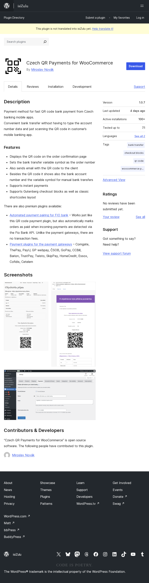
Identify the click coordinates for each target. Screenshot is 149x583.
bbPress (12, 530)
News (8, 490)
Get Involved (122, 483)
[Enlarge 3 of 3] (90, 375)
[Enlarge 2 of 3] (90, 287)
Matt (9, 523)
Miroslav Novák (42, 69)
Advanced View (114, 180)
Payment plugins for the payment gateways (41, 244)
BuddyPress (14, 537)
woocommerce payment (133, 168)
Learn (80, 483)
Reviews (33, 87)
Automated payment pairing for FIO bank (39, 215)
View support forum (117, 253)
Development (82, 87)
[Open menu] (143, 6)
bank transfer (136, 144)
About (8, 483)
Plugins (45, 497)
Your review (111, 217)
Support (139, 87)
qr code (139, 160)
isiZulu (17, 554)
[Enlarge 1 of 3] (43, 287)
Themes (46, 490)
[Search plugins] (45, 42)
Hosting (9, 497)
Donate (120, 497)
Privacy (9, 504)
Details (13, 87)
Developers (84, 497)
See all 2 (139, 136)
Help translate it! (102, 28)
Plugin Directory (14, 17)
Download (136, 66)
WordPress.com (17, 516)
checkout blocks (134, 152)
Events (118, 490)
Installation (55, 87)
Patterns (46, 504)
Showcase (47, 483)
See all (140, 217)
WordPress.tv (88, 504)
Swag (119, 504)
